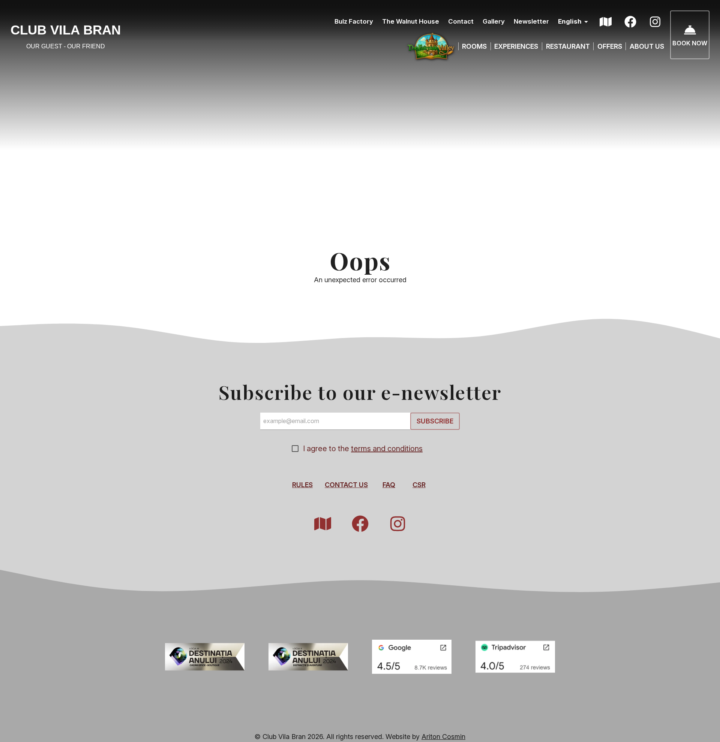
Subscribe (435, 421)
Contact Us (346, 484)
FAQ (388, 484)
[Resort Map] (606, 21)
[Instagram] (655, 21)
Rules (302, 484)
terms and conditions (387, 448)
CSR (419, 484)
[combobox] (574, 21)
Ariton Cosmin (443, 737)
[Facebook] (630, 21)
